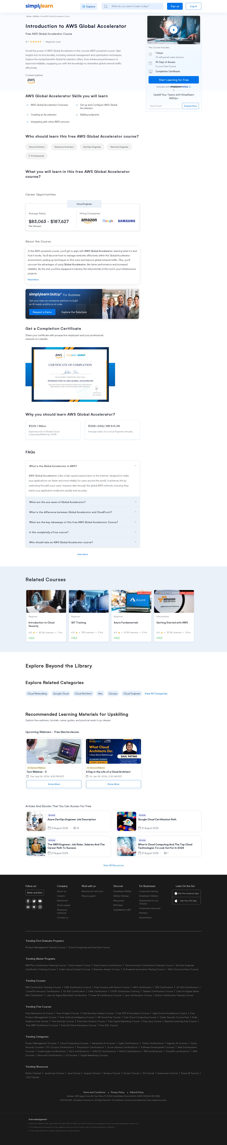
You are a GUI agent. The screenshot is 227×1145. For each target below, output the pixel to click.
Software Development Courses (157, 1047)
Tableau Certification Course (158, 991)
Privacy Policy (117, 1092)
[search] (106, 6)
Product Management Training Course (45, 947)
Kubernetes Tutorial (168, 1073)
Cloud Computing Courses (74, 1043)
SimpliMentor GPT (122, 909)
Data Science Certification (108, 965)
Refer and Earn (34, 892)
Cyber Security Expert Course (74, 969)
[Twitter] (34, 901)
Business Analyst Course (107, 969)
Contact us (62, 917)
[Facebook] (28, 901)
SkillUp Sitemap (121, 896)
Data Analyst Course (79, 965)
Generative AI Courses (103, 1043)
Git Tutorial (148, 1073)
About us (61, 891)
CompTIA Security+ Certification (43, 991)
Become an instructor (92, 891)
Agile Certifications (129, 1043)
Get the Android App (188, 893)
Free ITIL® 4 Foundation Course (133, 1013)
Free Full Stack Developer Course (78, 1025)
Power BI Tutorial (189, 1073)
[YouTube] (40, 901)
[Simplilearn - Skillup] (39, 6)
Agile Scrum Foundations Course (170, 1013)
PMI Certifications (153, 1051)
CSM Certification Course (77, 987)
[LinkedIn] (28, 907)
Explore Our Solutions (74, 312)
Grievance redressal (62, 911)
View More (82, 554)
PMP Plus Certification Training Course (45, 965)
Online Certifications (153, 1043)
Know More (54, 784)
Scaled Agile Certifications (52, 1051)
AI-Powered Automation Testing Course (143, 969)
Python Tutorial (33, 1073)
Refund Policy (137, 1092)
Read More (33, 279)
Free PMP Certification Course (42, 1025)
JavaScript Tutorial (54, 1073)
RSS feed (118, 905)
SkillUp (36, 16)
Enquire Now (190, 106)
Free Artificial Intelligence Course (77, 1017)
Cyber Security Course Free (174, 1017)
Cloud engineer (84, 204)
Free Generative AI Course (39, 1013)
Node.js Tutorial (112, 1073)
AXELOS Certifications (104, 1051)
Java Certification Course (138, 995)
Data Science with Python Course (112, 987)
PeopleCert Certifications (90, 1047)
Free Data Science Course (91, 1021)
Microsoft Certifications (50, 1055)
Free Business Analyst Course (97, 1013)
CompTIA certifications (177, 1051)
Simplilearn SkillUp (122, 891)
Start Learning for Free (174, 79)
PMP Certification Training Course (43, 987)
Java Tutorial (73, 1073)
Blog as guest (89, 896)
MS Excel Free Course (109, 1017)
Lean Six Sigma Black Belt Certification (67, 995)
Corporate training (148, 891)
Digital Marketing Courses (94, 1055)
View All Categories (156, 693)
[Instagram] (40, 907)
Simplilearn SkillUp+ (149, 896)
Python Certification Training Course (174, 995)
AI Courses (71, 1055)
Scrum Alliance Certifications (122, 1047)
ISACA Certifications (130, 1051)
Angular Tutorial (92, 1073)
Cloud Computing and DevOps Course (89, 947)
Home (28, 16)
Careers (61, 896)
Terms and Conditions (94, 1092)
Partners (143, 913)
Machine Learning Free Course (181, 1021)
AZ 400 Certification (74, 991)
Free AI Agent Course (68, 1013)
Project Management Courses (41, 1043)
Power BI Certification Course (105, 995)
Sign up (175, 6)
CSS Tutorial (32, 1077)
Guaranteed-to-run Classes (148, 902)
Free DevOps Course (63, 1021)
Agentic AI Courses (177, 1043)
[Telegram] (34, 907)
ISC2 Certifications (79, 1051)
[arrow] (83, 466)
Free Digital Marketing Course (123, 1021)
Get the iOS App (188, 900)
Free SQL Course (108, 1025)
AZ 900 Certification (187, 987)
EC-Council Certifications (60, 1047)
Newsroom (62, 900)
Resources (118, 900)
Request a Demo (42, 312)
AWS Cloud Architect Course (183, 969)
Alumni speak (63, 905)
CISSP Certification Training (125, 991)
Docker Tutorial (131, 1073)
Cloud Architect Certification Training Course (148, 965)
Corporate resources (149, 908)
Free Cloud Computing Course (140, 1017)
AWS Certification (142, 987)
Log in (193, 6)
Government (145, 917)
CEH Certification (164, 987)
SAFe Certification (97, 991)
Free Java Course (152, 1021)
